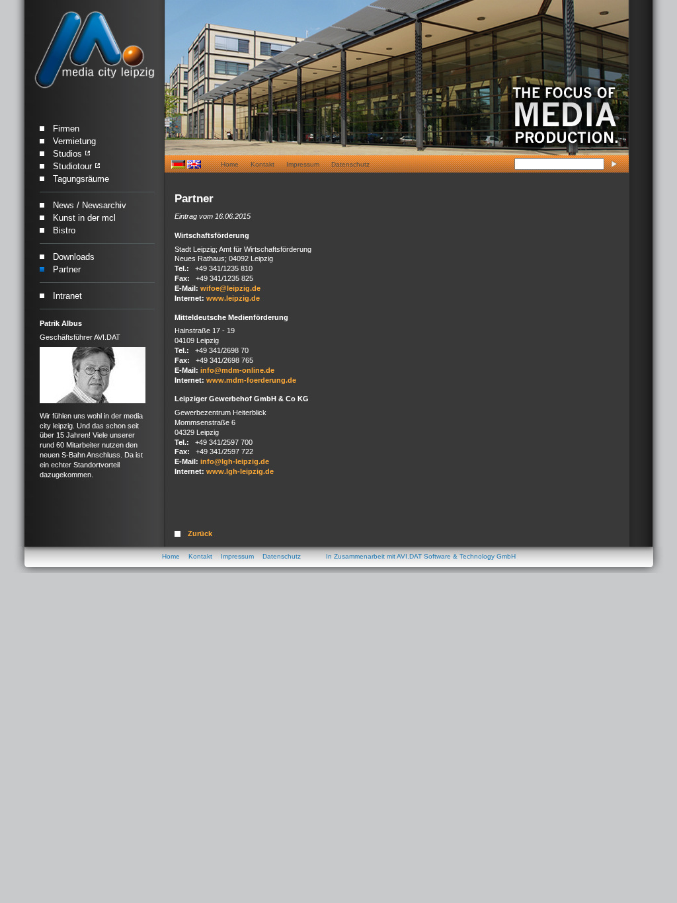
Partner (67, 269)
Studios (67, 154)
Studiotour (72, 166)
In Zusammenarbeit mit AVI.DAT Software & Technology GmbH (421, 556)
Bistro (64, 230)
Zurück (200, 533)
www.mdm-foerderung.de (251, 380)
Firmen (66, 129)
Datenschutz (350, 164)
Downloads (74, 257)
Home (230, 164)
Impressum (302, 164)
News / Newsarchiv (89, 205)
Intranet (67, 296)
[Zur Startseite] (94, 50)
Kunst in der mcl (84, 218)
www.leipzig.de (233, 298)
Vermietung (74, 141)
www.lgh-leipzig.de (240, 471)
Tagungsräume (81, 179)
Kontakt (262, 164)
